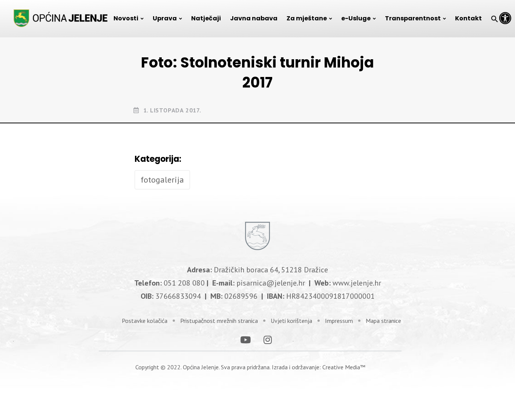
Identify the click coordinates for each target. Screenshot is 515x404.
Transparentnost (413, 18)
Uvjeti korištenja (291, 320)
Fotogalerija (162, 179)
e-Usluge (356, 18)
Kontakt (468, 18)
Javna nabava (253, 18)
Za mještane (307, 18)
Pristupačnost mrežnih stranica (219, 320)
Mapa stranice (383, 320)
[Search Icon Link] (494, 18)
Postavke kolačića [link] (144, 320)
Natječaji (206, 18)
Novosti (125, 18)
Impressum (339, 320)
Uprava (165, 18)
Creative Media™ (343, 367)
